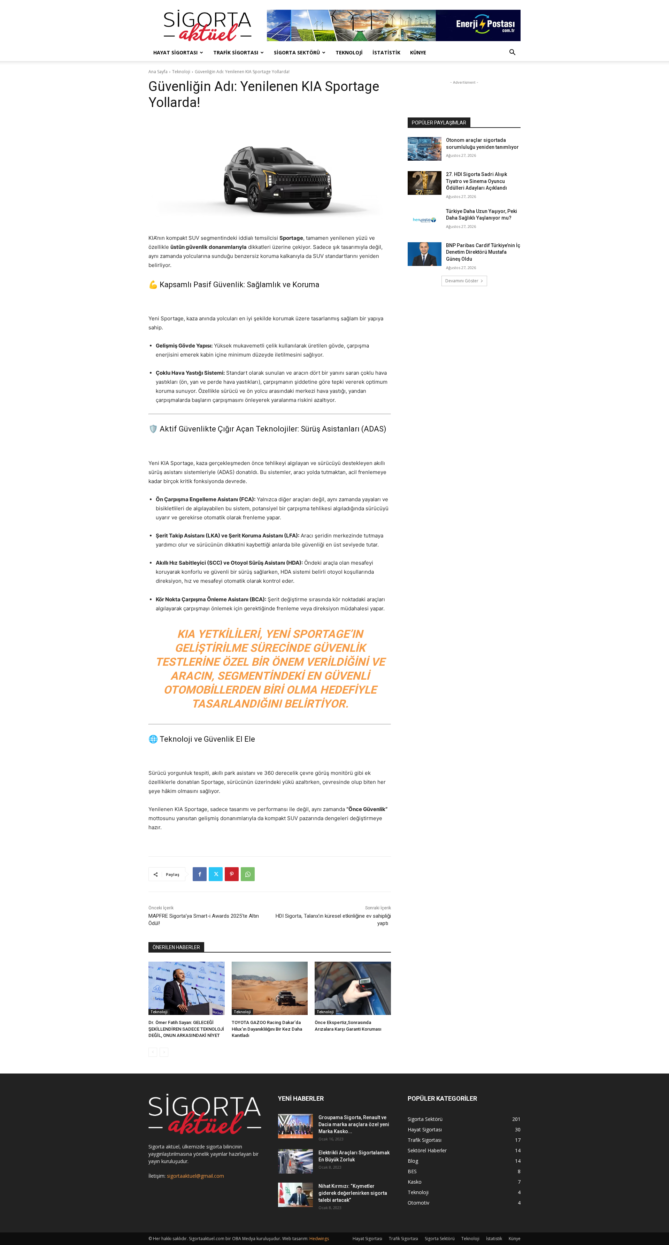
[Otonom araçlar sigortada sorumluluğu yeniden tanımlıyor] (424, 149)
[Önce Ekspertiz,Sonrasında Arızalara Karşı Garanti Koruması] (353, 988)
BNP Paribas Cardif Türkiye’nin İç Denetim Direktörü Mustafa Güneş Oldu (483, 252)
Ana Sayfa (158, 72)
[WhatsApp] (248, 874)
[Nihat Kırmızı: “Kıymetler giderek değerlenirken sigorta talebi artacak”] (295, 1195)
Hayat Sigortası (175, 52)
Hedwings (319, 1239)
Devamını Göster (461, 281)
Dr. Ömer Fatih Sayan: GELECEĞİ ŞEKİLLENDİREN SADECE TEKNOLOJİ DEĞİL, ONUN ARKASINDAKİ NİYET (186, 1029)
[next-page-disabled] (164, 1052)
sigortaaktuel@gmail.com (195, 1176)
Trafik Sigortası (235, 52)
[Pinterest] (232, 874)
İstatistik (386, 52)
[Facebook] (200, 874)
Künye (418, 52)
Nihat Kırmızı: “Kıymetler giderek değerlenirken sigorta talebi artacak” (352, 1193)
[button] (512, 53)
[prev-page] (152, 1052)
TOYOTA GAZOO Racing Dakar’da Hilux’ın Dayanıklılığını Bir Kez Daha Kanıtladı (267, 1029)
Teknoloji (349, 52)
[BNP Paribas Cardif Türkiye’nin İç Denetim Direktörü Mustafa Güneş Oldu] (424, 254)
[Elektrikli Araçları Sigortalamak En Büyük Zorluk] (295, 1161)
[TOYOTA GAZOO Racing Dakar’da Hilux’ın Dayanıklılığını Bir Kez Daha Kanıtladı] (270, 988)
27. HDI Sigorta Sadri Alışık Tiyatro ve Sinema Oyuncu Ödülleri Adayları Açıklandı (476, 181)
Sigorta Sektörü (297, 52)
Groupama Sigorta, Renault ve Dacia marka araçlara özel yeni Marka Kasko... (353, 1124)
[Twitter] (216, 874)
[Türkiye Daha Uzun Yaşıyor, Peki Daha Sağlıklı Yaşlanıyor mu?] (424, 220)
